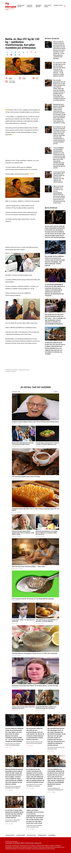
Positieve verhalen (29, 6)
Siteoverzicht (38, 843)
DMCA (22, 843)
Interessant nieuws (21, 6)
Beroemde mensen (38, 6)
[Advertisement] (35, 26)
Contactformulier (29, 843)
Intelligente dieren (42, 835)
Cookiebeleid (16, 843)
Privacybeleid (8, 843)
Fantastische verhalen (12, 369)
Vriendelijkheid (58, 5)
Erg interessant (10, 5)
